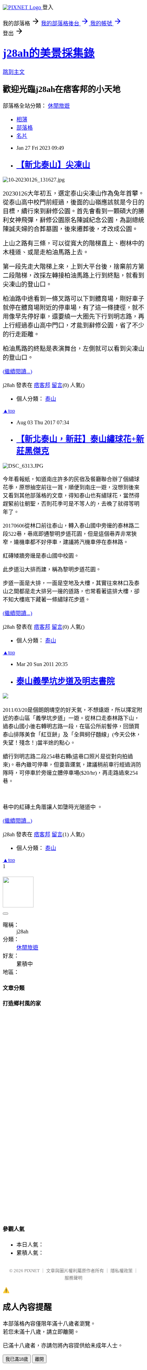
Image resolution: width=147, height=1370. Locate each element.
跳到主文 (14, 72)
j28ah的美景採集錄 (49, 53)
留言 (57, 385)
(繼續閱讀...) (17, 371)
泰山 (50, 399)
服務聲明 (73, 1277)
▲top (9, 411)
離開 (39, 1359)
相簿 (21, 119)
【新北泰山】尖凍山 (53, 164)
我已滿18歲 (16, 1359)
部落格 (24, 128)
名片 (21, 136)
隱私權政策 (121, 1270)
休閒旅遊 (59, 106)
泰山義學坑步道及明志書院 (65, 681)
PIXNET (32, 1270)
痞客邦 (42, 385)
